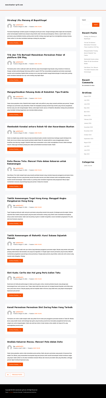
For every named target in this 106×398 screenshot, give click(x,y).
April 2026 (87, 111)
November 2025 (88, 131)
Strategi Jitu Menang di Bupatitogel (27, 20)
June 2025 (87, 150)
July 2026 (86, 100)
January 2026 (87, 123)
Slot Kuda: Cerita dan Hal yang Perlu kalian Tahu (33, 272)
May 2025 (86, 154)
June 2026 (87, 104)
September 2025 (88, 138)
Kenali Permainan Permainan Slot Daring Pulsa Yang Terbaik (40, 307)
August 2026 (87, 96)
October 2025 (87, 135)
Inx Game (11, 392)
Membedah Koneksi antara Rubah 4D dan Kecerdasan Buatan (40, 126)
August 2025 (87, 142)
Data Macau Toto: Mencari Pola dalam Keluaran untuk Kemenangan (36, 162)
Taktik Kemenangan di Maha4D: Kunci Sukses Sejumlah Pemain (37, 236)
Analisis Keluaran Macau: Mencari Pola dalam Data (35, 341)
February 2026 (88, 119)
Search (84, 20)
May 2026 (86, 108)
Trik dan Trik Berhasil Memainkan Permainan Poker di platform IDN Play (36, 56)
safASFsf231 (19, 25)
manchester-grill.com (14, 5)
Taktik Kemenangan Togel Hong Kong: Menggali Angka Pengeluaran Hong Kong (36, 199)
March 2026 (87, 115)
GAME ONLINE (38, 26)
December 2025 (88, 127)
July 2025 (86, 146)
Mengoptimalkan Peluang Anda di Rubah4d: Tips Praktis (38, 92)
